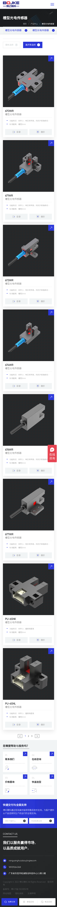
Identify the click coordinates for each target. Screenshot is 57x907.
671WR (9, 195)
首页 (25, 24)
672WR (9, 280)
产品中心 (34, 24)
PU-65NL (10, 703)
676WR (9, 449)
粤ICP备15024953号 (19, 889)
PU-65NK (10, 618)
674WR (9, 364)
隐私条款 (19, 893)
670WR (9, 110)
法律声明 (31, 893)
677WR (9, 534)
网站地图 (7, 893)
